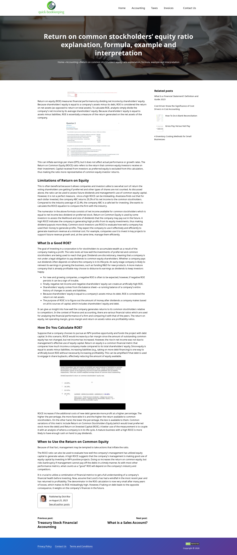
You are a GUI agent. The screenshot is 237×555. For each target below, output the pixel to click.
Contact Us (189, 8)
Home (121, 8)
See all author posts (59, 504)
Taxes (154, 8)
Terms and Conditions (81, 546)
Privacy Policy (45, 546)
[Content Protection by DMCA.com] (192, 544)
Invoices (168, 8)
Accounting (138, 8)
